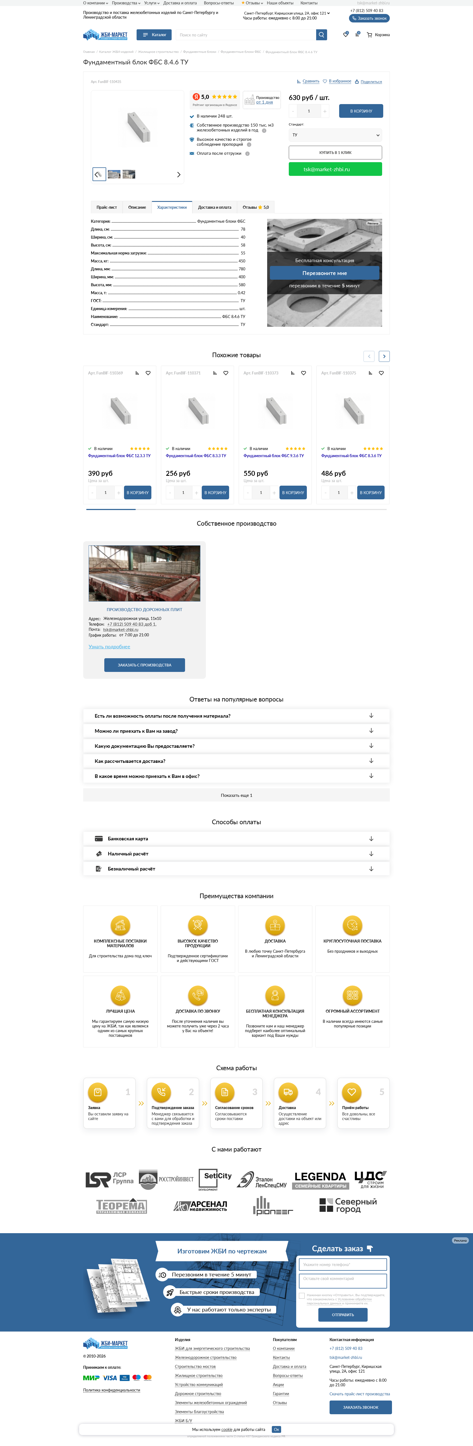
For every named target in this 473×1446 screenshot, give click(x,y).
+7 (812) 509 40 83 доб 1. (132, 624)
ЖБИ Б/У (183, 1420)
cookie (226, 1429)
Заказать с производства (144, 665)
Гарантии (281, 1393)
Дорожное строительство (198, 1393)
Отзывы (253, 3)
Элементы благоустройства (199, 1411)
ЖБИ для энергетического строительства (212, 1348)
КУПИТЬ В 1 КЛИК (335, 152)
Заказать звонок (360, 1407)
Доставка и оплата (180, 3)
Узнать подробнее (109, 646)
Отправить (343, 1315)
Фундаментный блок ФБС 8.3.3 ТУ (196, 455)
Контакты (309, 3)
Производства (124, 3)
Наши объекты (280, 3)
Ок (276, 1429)
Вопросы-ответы (219, 3)
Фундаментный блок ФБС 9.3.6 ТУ (274, 455)
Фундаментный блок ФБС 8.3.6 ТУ (351, 455)
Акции (278, 1384)
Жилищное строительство (199, 1375)
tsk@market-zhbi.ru (373, 3)
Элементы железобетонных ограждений (211, 1402)
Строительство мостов (195, 1366)
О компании (94, 3)
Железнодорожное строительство (205, 1357)
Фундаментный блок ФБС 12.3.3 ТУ (119, 455)
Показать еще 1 (236, 795)
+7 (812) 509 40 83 (366, 11)
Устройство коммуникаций (199, 1384)
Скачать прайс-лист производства (360, 1393)
